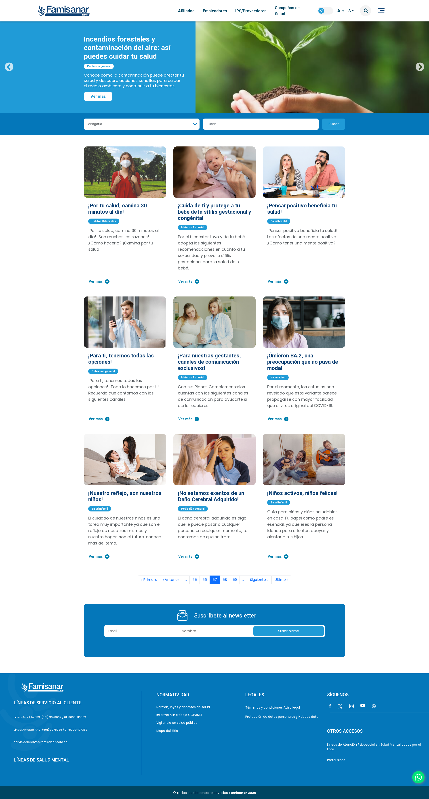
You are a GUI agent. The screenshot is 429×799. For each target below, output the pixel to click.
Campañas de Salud (287, 10)
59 (235, 579)
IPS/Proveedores (251, 10)
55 (194, 579)
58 (225, 579)
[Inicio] (65, 10)
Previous (9, 67)
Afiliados (186, 10)
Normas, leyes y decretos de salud (183, 707)
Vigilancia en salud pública (177, 722)
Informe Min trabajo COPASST (179, 715)
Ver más (98, 96)
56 (204, 579)
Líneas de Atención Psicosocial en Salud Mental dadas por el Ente (374, 746)
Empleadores (215, 10)
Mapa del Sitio (167, 730)
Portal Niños (336, 760)
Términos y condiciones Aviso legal (272, 707)
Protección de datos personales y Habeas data (281, 716)
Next (420, 67)
